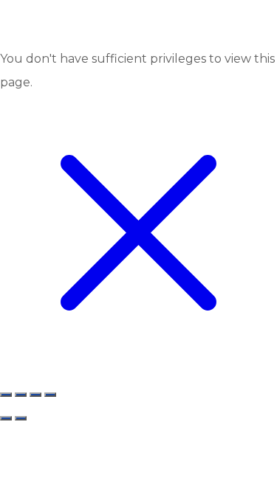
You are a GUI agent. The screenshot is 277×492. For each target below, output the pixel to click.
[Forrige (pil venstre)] (6, 418)
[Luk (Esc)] (6, 394)
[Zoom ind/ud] (50, 394)
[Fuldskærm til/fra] (35, 394)
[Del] (21, 394)
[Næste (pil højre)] (21, 418)
